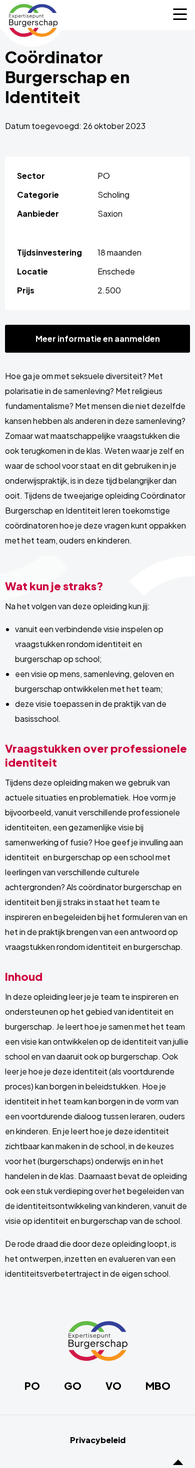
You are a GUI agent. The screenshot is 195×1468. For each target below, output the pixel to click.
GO (73, 1386)
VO (114, 1386)
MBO (158, 1386)
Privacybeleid (98, 1440)
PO (32, 1386)
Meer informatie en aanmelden (98, 338)
